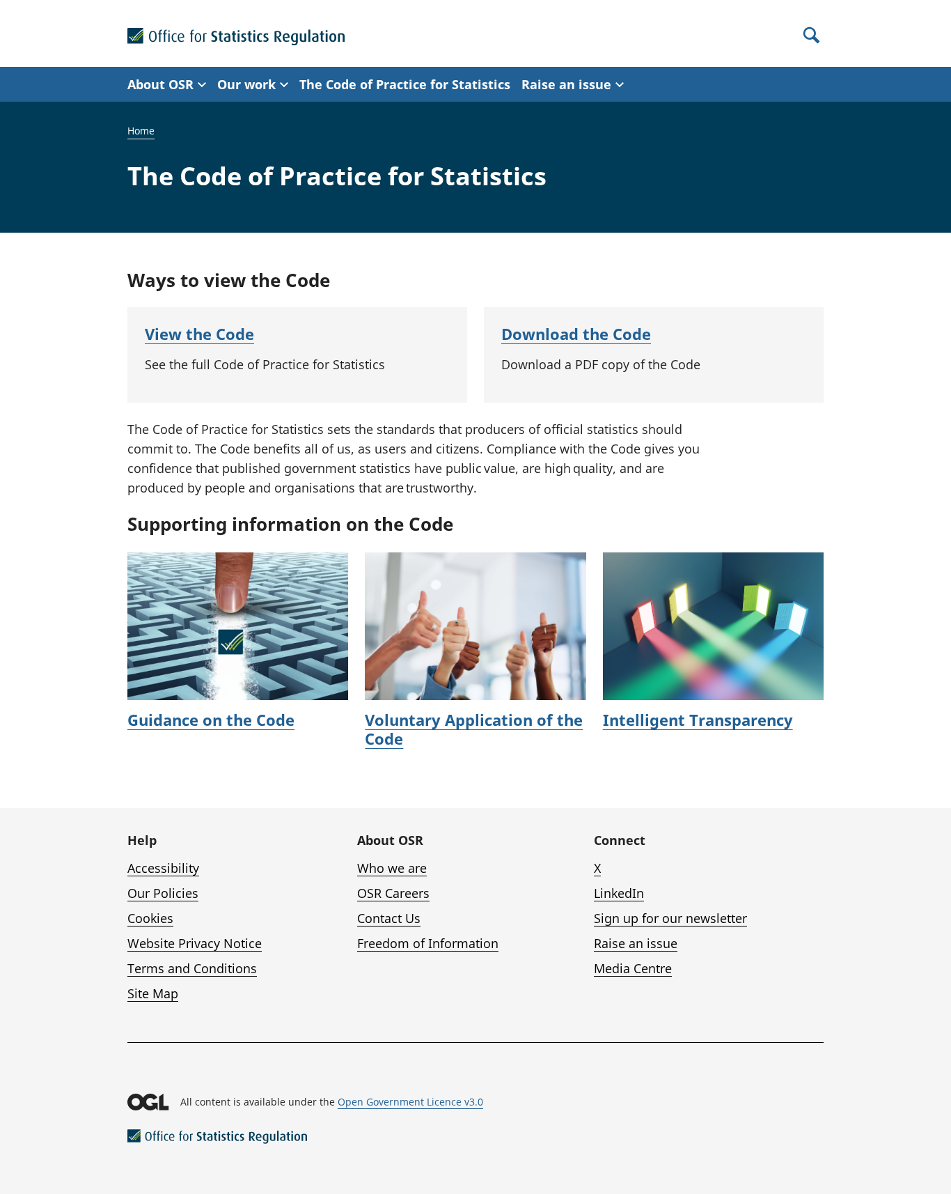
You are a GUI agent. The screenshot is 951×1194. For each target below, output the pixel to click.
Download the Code (576, 333)
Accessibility (163, 868)
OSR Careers (393, 893)
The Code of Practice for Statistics (404, 84)
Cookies (150, 918)
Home (141, 130)
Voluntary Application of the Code (474, 729)
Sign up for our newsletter (670, 918)
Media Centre (633, 968)
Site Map (152, 993)
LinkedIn (619, 893)
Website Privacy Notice (194, 943)
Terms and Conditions (192, 968)
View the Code (199, 333)
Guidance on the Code (210, 719)
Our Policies (162, 893)
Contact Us (389, 918)
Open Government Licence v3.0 (410, 1101)
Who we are (392, 868)
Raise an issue (635, 943)
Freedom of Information (427, 943)
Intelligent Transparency (698, 719)
